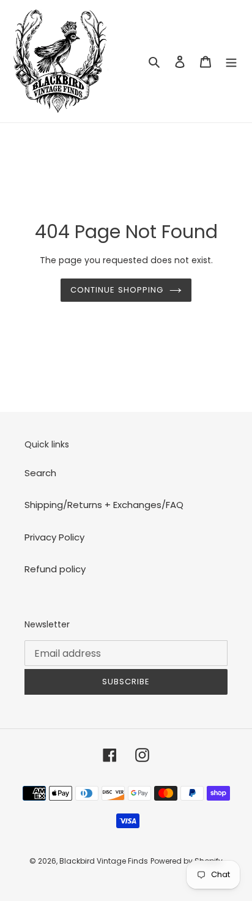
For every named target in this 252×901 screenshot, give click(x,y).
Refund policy (55, 569)
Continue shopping (116, 290)
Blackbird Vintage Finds (103, 861)
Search (40, 472)
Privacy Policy (54, 537)
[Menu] (231, 61)
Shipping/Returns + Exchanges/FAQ (103, 504)
